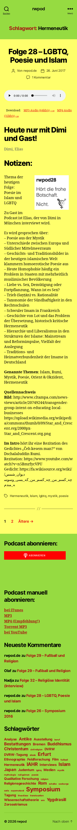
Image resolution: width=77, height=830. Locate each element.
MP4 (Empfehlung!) (22, 621)
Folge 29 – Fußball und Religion (43, 671)
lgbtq (42, 496)
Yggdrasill (56, 799)
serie (6, 790)
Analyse (10, 739)
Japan (10, 769)
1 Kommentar (41, 77)
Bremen (39, 744)
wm (43, 800)
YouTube (18, 632)
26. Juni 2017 (56, 71)
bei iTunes (13, 610)
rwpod (38, 9)
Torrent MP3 (15, 627)
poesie (63, 496)
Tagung (10, 795)
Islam (34, 496)
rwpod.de (30, 71)
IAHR (32, 764)
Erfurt (44, 754)
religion (44, 779)
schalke (53, 784)
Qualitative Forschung (21, 779)
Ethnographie (14, 759)
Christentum (16, 748)
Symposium (43, 789)
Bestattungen (17, 743)
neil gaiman (24, 775)
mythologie (10, 775)
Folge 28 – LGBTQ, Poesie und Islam (38, 56)
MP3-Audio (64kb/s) (39, 110)
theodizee (23, 795)
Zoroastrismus (15, 804)
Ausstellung (43, 739)
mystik (52, 496)
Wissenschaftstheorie (21, 800)
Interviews (48, 765)
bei (7, 632)
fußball (64, 760)
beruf (57, 739)
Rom (42, 783)
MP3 (8, 615)
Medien (49, 770)
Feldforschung (38, 759)
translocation (37, 795)
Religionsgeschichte (20, 783)
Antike (25, 739)
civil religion (36, 749)
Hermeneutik (19, 496)
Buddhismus (59, 743)
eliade (33, 755)
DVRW (50, 749)
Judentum (26, 770)
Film (55, 759)
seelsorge (64, 784)
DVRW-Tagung (16, 755)
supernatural (17, 790)
